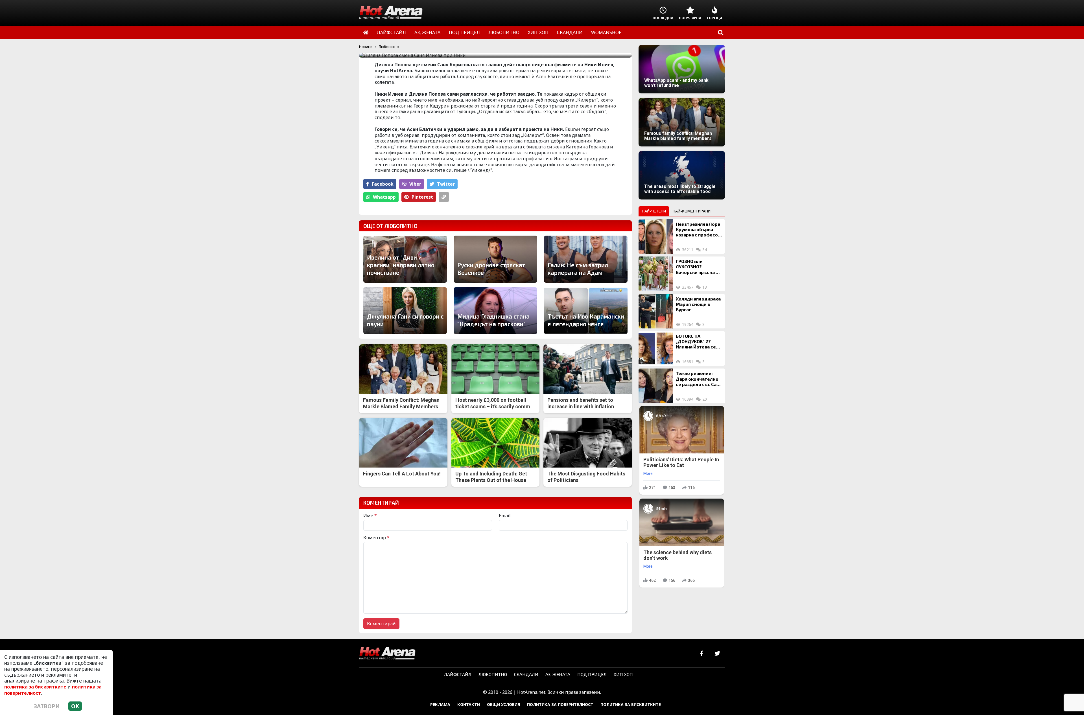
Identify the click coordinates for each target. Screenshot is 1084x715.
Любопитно (389, 46)
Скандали (526, 674)
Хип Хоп (623, 674)
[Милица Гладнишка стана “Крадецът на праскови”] (495, 310)
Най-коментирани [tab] (692, 211)
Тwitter (446, 184)
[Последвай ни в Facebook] (701, 653)
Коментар (376, 537)
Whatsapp (384, 197)
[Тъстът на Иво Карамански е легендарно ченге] (586, 310)
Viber (415, 184)
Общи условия (503, 704)
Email (505, 515)
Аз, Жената (557, 674)
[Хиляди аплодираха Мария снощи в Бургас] (656, 311)
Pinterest (422, 197)
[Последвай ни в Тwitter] (717, 653)
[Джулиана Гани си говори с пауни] (405, 310)
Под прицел (592, 674)
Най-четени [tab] (654, 211)
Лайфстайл (457, 674)
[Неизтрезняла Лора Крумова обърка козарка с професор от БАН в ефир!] (656, 236)
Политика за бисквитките (630, 704)
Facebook (383, 184)
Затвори (47, 706)
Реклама (440, 704)
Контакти (468, 704)
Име (370, 515)
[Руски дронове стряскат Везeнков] (495, 259)
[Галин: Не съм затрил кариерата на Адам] (586, 259)
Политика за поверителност (560, 704)
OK (75, 706)
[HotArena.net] (387, 653)
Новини (366, 46)
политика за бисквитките (35, 687)
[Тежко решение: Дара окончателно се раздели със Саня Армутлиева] (656, 386)
